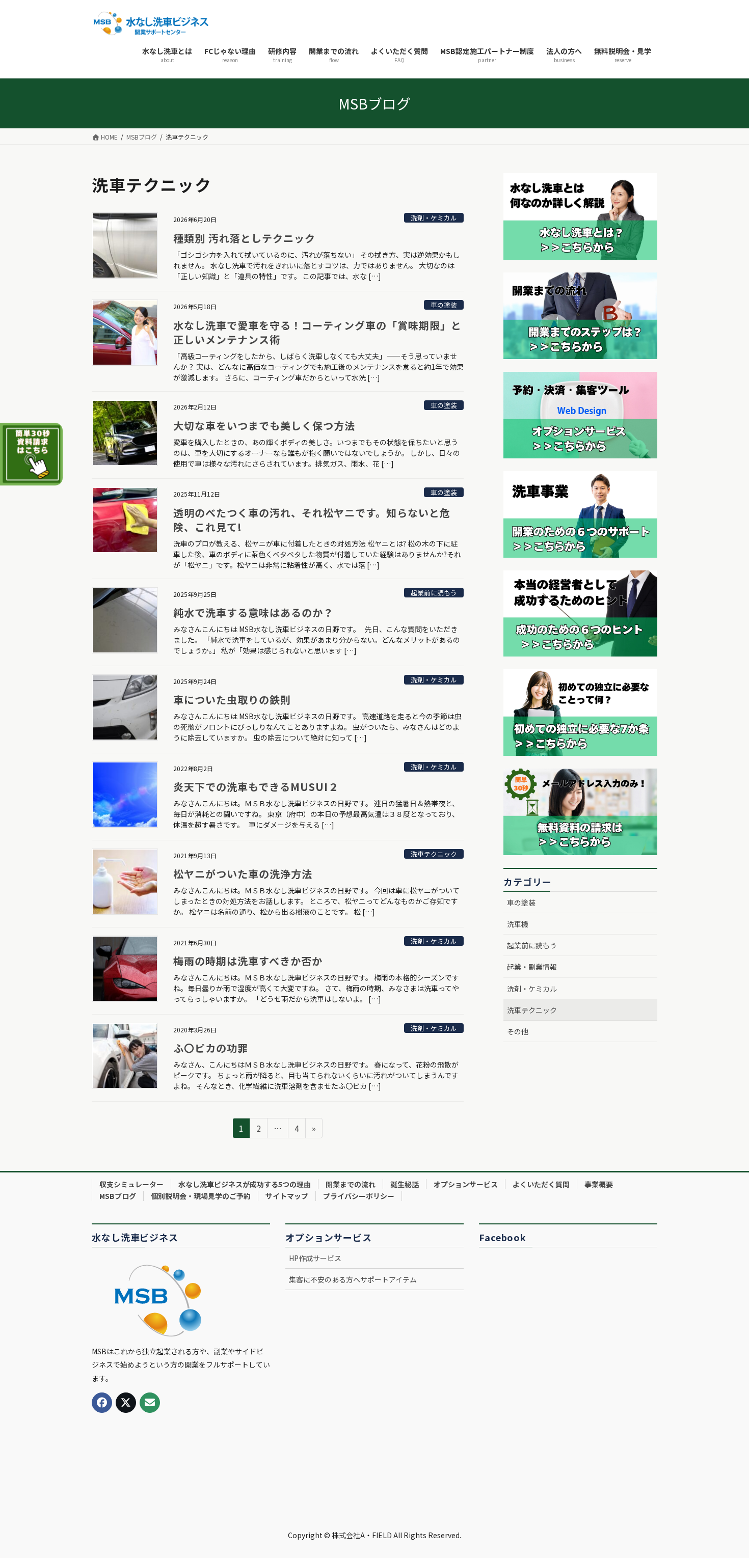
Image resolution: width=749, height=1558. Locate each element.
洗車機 (517, 924)
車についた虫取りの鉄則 (232, 699)
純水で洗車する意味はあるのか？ (253, 612)
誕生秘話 (404, 1184)
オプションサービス (466, 1184)
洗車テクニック (434, 854)
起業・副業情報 (532, 967)
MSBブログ (117, 1196)
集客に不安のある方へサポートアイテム (353, 1279)
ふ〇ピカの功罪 (210, 1048)
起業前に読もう (434, 592)
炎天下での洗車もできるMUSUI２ (256, 786)
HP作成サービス (315, 1258)
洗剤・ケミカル (434, 218)
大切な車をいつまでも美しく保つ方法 (264, 425)
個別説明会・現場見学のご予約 (201, 1196)
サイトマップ (286, 1196)
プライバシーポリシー (358, 1196)
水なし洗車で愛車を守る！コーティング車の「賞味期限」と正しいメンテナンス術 (317, 332)
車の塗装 (444, 305)
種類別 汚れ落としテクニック (249, 238)
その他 (517, 1031)
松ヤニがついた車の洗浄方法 (242, 873)
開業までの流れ (351, 1184)
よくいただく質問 (541, 1184)
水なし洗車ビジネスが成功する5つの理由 (244, 1184)
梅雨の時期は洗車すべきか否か (248, 960)
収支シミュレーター (131, 1184)
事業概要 (598, 1184)
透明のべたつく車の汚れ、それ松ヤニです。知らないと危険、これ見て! (311, 519)
